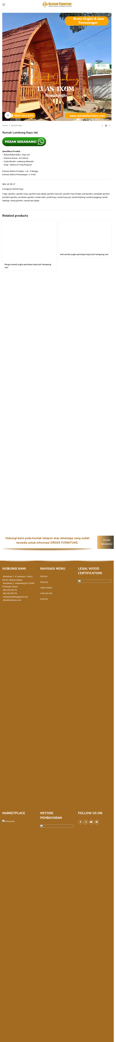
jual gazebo (87, 194)
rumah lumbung (78, 197)
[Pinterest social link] (96, 822)
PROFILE (44, 576)
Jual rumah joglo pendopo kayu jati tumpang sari (84, 254)
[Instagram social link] (86, 822)
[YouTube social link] (91, 822)
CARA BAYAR (46, 593)
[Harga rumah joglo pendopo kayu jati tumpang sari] (29, 241)
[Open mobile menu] (4, 5)
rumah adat (40, 197)
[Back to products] (106, 126)
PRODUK (44, 582)
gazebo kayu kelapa (72, 194)
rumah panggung (93, 197)
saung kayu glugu (31, 200)
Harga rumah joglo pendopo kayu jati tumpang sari (28, 265)
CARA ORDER (46, 588)
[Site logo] (57, 4)
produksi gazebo (10, 197)
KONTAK (44, 599)
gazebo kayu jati (54, 194)
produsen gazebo (26, 197)
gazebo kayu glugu (37, 194)
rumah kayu (51, 197)
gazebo (11, 194)
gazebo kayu (22, 194)
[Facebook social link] (80, 822)
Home (5, 125)
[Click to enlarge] (8, 115)
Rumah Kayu (16, 125)
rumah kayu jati (64, 197)
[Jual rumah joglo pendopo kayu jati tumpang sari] (85, 236)
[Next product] (109, 126)
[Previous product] (102, 126)
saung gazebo (16, 200)
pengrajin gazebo (102, 194)
